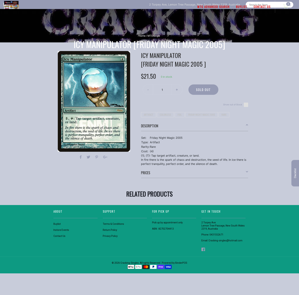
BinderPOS (181, 262)
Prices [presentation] (145, 172)
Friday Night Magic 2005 (201, 114)
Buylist (57, 224)
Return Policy (110, 230)
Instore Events (61, 230)
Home (142, 35)
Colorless (165, 114)
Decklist (295, 173)
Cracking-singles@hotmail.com (225, 240)
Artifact (148, 114)
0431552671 (216, 234)
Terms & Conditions (113, 224)
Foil (180, 114)
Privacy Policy (110, 236)
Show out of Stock (232, 104)
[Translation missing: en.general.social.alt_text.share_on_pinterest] (97, 157)
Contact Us (59, 236)
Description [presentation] (149, 125)
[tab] (194, 127)
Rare (223, 114)
